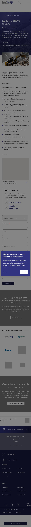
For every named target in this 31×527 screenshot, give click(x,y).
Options (5, 272)
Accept (24, 272)
